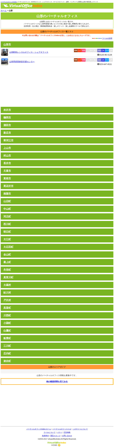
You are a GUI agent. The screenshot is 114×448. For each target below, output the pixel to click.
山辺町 (7, 201)
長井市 (7, 163)
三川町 (7, 345)
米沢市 (7, 109)
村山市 (7, 155)
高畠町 (7, 307)
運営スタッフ (55, 436)
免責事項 (45, 436)
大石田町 (8, 246)
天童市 (7, 170)
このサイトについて (80, 429)
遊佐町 (7, 361)
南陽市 (7, 193)
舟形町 (7, 269)
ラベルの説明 (107, 38)
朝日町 (7, 231)
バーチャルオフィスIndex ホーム (38, 429)
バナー (59, 432)
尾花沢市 (8, 186)
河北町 (7, 216)
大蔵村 (7, 284)
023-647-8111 (106, 64)
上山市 (7, 148)
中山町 (7, 208)
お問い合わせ (67, 436)
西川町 (7, 224)
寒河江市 (8, 140)
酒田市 (7, 125)
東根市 (7, 178)
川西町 (7, 315)
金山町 (7, 254)
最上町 (7, 262)
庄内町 (7, 353)
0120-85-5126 (106, 55)
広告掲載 (67, 432)
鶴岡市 (7, 117)
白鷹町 (7, 330)
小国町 (7, 323)
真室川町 (8, 277)
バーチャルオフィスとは (62, 429)
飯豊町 (7, 338)
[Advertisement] (57, 86)
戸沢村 (7, 300)
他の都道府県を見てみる (57, 381)
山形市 (7, 44)
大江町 (7, 239)
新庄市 (7, 132)
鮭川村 (7, 292)
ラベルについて (49, 432)
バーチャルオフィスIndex (9, 1)
